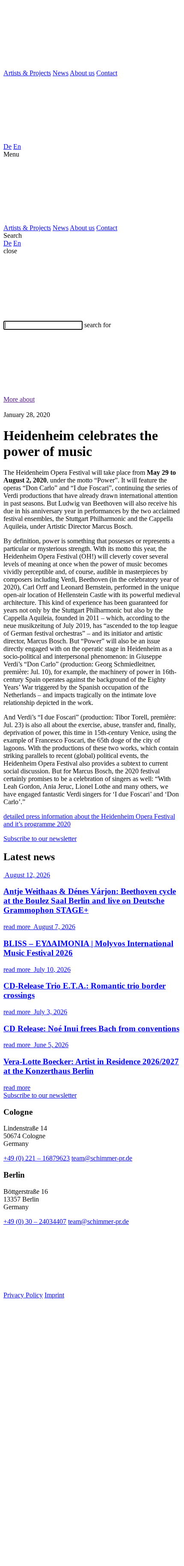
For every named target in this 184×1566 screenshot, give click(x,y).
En (17, 146)
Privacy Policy (23, 1295)
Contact (106, 73)
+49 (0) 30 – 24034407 (34, 1221)
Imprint (54, 1295)
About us (82, 73)
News (60, 73)
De (7, 146)
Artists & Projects (27, 73)
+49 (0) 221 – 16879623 (36, 1158)
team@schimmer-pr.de (101, 1158)
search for (97, 325)
